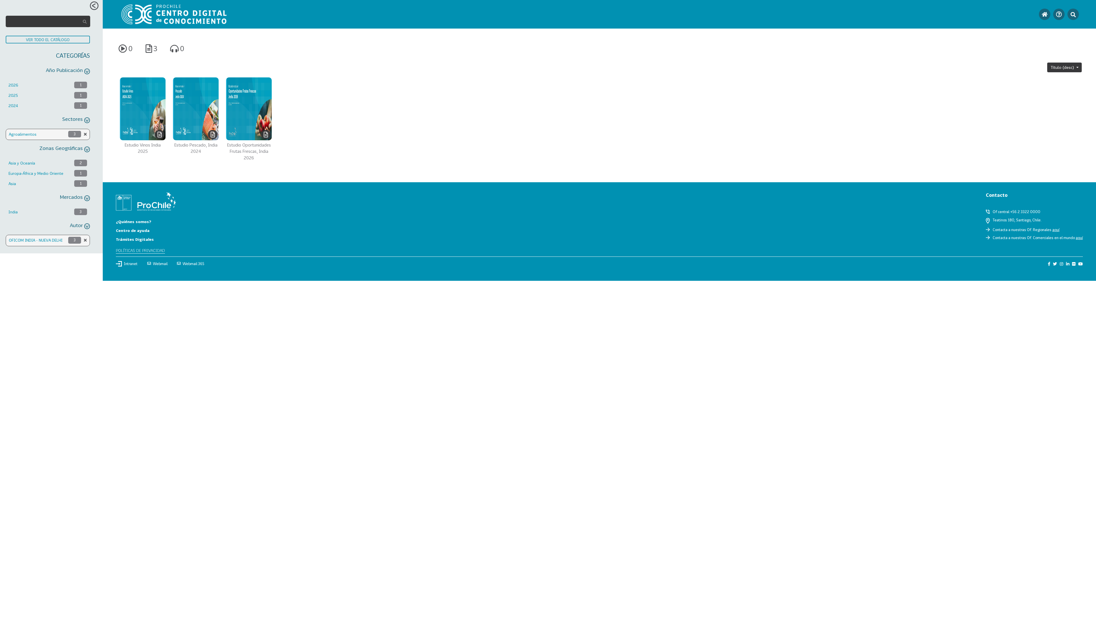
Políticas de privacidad (140, 250)
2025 (13, 95)
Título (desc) (1063, 67)
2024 (13, 105)
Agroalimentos (23, 134)
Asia (12, 183)
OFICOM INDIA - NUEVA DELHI (36, 240)
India (13, 211)
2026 (13, 85)
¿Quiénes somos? (133, 221)
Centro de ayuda (133, 230)
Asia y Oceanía (22, 163)
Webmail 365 (193, 263)
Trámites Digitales (135, 239)
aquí (1055, 229)
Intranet (131, 263)
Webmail (160, 263)
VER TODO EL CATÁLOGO (48, 39)
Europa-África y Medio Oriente (36, 173)
